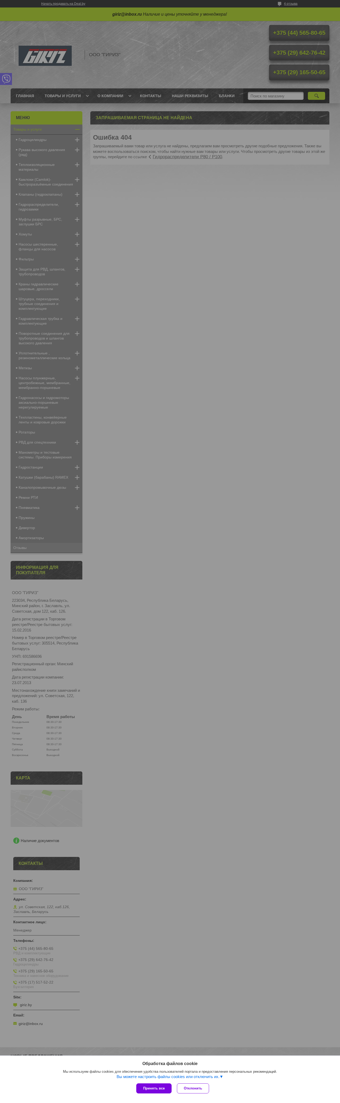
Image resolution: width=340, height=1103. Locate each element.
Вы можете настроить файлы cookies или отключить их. (168, 1076)
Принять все (154, 1088)
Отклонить (193, 1088)
